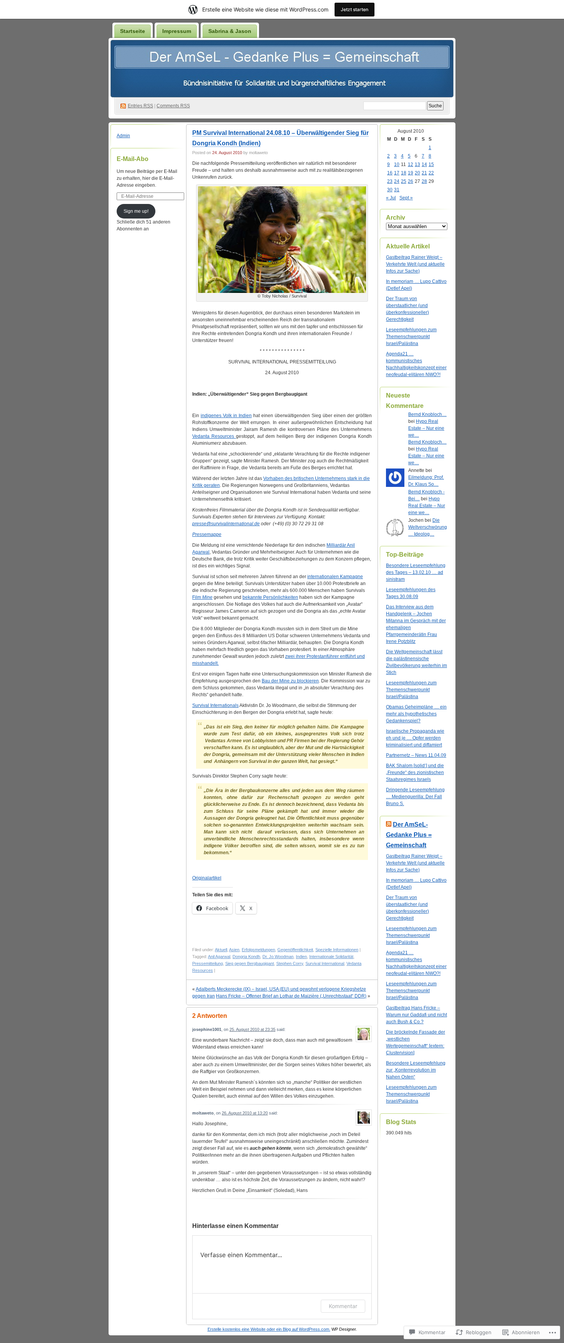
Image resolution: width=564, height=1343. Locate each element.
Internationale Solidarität (331, 956)
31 (396, 189)
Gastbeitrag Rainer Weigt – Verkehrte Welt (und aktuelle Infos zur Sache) (415, 264)
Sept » (406, 198)
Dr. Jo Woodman (278, 956)
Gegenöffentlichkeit (295, 949)
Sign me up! (136, 211)
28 (424, 181)
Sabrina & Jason (229, 31)
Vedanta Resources (214, 436)
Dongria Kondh (246, 956)
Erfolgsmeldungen (258, 949)
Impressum (176, 31)
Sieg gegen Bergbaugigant (249, 963)
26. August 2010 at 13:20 (245, 1113)
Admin (123, 135)
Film (202, 597)
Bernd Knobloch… (427, 414)
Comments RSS (173, 105)
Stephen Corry (289, 963)
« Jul (391, 198)
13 (417, 164)
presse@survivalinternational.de (226, 523)
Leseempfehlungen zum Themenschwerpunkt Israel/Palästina (411, 336)
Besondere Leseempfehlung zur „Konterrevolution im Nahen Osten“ (415, 1070)
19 (410, 173)
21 (424, 173)
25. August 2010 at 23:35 (252, 1029)
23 (389, 181)
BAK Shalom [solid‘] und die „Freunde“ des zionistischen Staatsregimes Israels (415, 772)
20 (417, 173)
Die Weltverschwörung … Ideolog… (427, 527)
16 (389, 173)
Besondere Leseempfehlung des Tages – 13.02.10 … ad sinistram (415, 572)
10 (396, 164)
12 (410, 164)
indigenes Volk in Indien (226, 415)
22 (431, 173)
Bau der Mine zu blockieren (290, 681)
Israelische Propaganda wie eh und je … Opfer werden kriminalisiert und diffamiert (415, 738)
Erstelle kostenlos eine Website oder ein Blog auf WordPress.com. (269, 1329)
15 (431, 164)
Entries (140, 105)
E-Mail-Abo (132, 159)
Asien (234, 949)
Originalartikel (206, 878)
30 (389, 189)
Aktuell (221, 949)
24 (396, 181)
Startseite (132, 31)
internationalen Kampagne (335, 576)
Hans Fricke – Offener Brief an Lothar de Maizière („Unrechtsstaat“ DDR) (291, 996)
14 (424, 164)
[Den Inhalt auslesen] (388, 824)
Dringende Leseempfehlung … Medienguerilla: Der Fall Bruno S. (415, 796)
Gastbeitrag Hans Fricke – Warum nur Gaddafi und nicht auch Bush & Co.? (416, 1014)
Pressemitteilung (207, 963)
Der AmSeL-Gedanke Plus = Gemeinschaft (409, 834)
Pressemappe (206, 534)
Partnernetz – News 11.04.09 (416, 755)
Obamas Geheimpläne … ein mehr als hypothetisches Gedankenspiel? (416, 713)
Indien (301, 956)
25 (403, 181)
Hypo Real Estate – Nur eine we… (426, 428)
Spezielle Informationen (336, 949)
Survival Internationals (215, 705)
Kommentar (343, 1306)
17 (396, 173)
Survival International (324, 963)
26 (410, 181)
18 (403, 173)
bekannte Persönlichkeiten (270, 597)
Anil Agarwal (219, 956)
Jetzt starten (354, 9)
